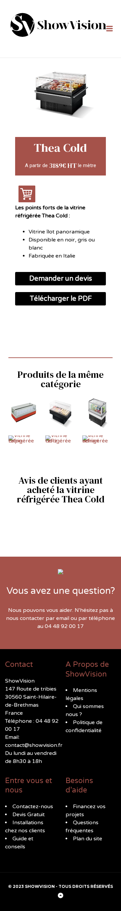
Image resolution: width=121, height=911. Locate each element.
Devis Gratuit (28, 814)
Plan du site (87, 838)
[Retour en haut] (60, 896)
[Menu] (109, 29)
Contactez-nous (32, 806)
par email (57, 618)
